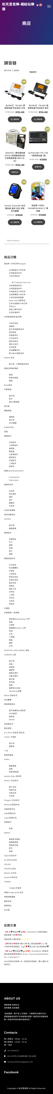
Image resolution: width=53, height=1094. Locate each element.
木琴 (11, 646)
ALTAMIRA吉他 (10, 860)
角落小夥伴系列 (15, 309)
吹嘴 (11, 548)
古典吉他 (12, 793)
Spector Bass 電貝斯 (12, 776)
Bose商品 (8, 385)
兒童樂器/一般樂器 (11, 613)
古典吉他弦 (13, 580)
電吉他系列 (13, 341)
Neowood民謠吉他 (11, 805)
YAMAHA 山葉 (10, 655)
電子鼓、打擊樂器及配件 (19, 364)
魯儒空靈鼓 (8, 755)
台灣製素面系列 (15, 286)
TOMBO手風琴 (15, 888)
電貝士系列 (13, 344)
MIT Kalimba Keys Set (21, 282)
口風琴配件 (13, 454)
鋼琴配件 (12, 457)
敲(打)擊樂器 (14, 402)
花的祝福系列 (14, 312)
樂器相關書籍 (9, 897)
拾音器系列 (8, 724)
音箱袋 (12, 326)
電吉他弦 (12, 583)
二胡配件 (12, 463)
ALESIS (7, 519)
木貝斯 (12, 796)
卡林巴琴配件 (14, 276)
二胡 (6, 751)
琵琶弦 (12, 586)
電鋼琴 (12, 417)
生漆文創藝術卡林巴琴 (18, 303)
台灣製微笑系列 (15, 273)
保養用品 (12, 539)
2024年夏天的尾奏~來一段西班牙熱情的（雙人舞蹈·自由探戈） (26, 962)
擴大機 (12, 679)
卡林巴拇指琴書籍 (16, 298)
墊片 (11, 551)
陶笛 (11, 640)
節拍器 (12, 451)
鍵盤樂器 (7, 411)
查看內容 (14, 172)
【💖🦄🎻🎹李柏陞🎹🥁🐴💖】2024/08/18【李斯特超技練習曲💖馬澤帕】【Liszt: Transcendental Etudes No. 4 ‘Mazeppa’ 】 (26, 954)
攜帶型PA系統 (15, 688)
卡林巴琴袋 (13, 323)
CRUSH (7, 864)
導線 (11, 381)
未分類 (7, 910)
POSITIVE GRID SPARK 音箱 (16, 650)
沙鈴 (11, 634)
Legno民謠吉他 (10, 818)
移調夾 (12, 466)
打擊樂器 (7, 389)
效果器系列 (13, 335)
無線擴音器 (13, 842)
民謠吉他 (12, 790)
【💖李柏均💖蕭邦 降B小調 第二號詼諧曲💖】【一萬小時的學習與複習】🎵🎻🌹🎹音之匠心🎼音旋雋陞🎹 (26, 945)
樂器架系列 (8, 485)
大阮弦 (12, 601)
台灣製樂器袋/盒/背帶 (13, 317)
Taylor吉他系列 (10, 856)
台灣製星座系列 (15, 289)
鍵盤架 (12, 503)
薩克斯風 (7, 728)
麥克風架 (12, 494)
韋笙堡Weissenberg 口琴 (19, 619)
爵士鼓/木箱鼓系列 (16, 353)
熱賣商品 (7, 906)
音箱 (11, 375)
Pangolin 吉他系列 (11, 800)
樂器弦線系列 (9, 558)
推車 (11, 685)
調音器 (12, 448)
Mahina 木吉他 (10, 873)
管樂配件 (7, 533)
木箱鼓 (7, 608)
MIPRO (7, 833)
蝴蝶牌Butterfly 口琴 (17, 628)
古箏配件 (12, 460)
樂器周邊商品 (9, 704)
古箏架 (12, 506)
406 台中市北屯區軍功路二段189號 (21, 1056)
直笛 (11, 622)
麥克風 (7, 406)
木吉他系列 (13, 338)
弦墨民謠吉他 (9, 809)
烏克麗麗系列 (14, 350)
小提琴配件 (13, 445)
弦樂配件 (7, 822)
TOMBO (7, 882)
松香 (11, 828)
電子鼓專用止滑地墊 (17, 711)
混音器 (12, 667)
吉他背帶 (12, 347)
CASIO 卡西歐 (10, 737)
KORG (7, 759)
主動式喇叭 (13, 676)
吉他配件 (12, 442)
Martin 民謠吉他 (10, 695)
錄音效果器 (13, 378)
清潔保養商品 (9, 515)
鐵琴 (11, 643)
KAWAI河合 (9, 427)
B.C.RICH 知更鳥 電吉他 (14, 733)
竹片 (11, 542)
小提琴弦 (12, 574)
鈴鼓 (11, 631)
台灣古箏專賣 (9, 510)
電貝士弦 (12, 589)
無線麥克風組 (14, 839)
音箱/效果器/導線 (11, 368)
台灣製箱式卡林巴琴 (17, 270)
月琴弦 (12, 592)
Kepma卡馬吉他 (10, 877)
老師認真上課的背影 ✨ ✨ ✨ (16, 939)
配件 (11, 399)
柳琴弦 (12, 604)
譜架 (11, 497)
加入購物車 (15, 119)
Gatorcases (14, 480)
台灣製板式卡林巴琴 (17, 292)
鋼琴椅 (12, 717)
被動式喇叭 (13, 673)
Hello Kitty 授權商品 (17, 300)
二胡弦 (12, 595)
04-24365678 (13, 1051)
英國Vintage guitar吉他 (13, 892)
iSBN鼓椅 (13, 713)
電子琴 (12, 420)
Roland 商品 (9, 358)
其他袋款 (12, 332)
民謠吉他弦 (13, 577)
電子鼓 (12, 396)
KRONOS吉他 (10, 869)
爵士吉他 (12, 787)
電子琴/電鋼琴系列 (16, 329)
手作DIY (12, 306)
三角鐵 (12, 637)
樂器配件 (7, 436)
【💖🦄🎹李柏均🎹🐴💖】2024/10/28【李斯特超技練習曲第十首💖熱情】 (25, 933)
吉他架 (12, 491)
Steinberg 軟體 (15, 691)
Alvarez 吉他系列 (11, 781)
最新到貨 (7, 901)
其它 (11, 500)
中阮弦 (12, 598)
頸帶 (11, 554)
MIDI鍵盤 (13, 423)
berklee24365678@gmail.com (20, 1062)
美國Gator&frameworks (14, 471)
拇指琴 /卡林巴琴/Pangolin (15, 264)
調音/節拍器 (14, 772)
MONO (12, 720)
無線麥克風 (13, 845)
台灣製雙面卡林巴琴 (17, 295)
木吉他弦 (12, 565)
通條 (11, 545)
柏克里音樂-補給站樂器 (18, 6)
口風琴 (12, 625)
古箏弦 (12, 571)
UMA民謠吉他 (9, 813)
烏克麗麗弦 (13, 568)
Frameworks (14, 477)
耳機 (6, 432)
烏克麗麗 (7, 700)
